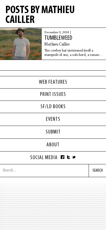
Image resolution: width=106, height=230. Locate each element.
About (53, 145)
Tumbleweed (58, 38)
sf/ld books (53, 107)
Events (53, 119)
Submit (53, 132)
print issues (53, 94)
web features (53, 82)
